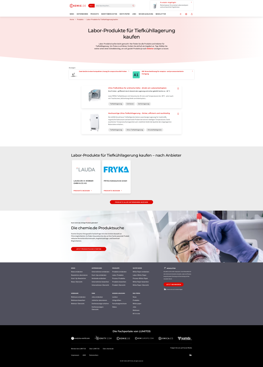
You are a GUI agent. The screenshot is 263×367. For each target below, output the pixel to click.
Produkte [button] (95, 14)
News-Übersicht (76, 282)
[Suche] (133, 6)
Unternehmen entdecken (100, 272)
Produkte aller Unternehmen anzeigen (131, 202)
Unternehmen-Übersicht (100, 285)
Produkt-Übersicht (118, 285)
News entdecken (77, 272)
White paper (137, 303)
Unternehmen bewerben (100, 282)
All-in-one (136, 313)
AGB (84, 355)
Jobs (134, 307)
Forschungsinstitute (119, 303)
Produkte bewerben (119, 282)
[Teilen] (180, 14)
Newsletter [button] (161, 14)
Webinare (136, 310)
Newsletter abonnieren (79, 275)
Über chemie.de (108, 349)
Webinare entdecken (78, 297)
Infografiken (116, 300)
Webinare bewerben (78, 300)
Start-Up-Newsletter (78, 278)
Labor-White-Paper (139, 275)
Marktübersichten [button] (109, 14)
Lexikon (115, 297)
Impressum (75, 355)
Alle (91, 6)
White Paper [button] (125, 14)
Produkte (136, 300)
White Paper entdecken (141, 272)
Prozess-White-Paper (140, 278)
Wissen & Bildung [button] (146, 14)
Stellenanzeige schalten (100, 303)
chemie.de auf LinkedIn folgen (174, 289)
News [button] (72, 14)
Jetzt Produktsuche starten (88, 249)
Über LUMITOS (94, 349)
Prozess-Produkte (118, 278)
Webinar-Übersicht (77, 303)
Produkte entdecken (119, 272)
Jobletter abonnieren (99, 300)
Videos (114, 307)
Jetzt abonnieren (173, 284)
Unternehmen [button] (82, 14)
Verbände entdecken (99, 278)
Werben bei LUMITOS (78, 349)
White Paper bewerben (141, 282)
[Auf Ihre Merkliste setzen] (178, 88)
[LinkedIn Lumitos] (190, 355)
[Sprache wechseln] (186, 14)
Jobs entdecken (97, 297)
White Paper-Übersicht (141, 285)
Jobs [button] (134, 14)
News (135, 297)
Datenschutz (93, 355)
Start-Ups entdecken (99, 275)
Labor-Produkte (117, 275)
